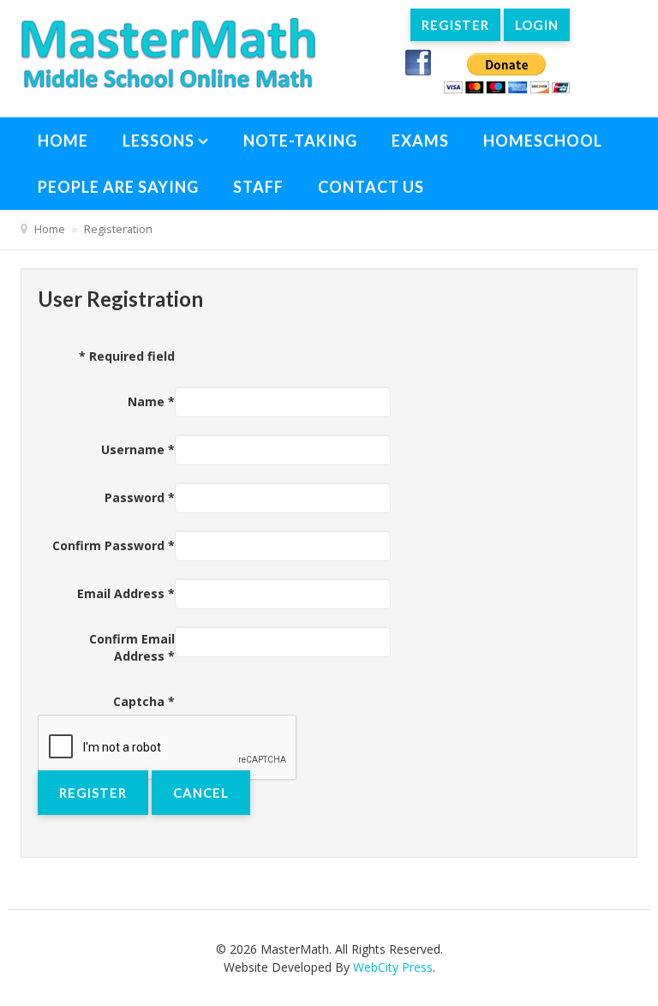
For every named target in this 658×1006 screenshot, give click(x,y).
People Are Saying (118, 186)
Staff (258, 186)
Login (537, 25)
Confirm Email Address (132, 647)
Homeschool (542, 140)
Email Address (126, 593)
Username (138, 449)
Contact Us (371, 186)
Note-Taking (300, 140)
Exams (420, 140)
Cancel (201, 792)
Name (151, 401)
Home (63, 140)
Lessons (158, 140)
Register (455, 25)
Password (140, 497)
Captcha (144, 701)
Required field (127, 356)
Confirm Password (113, 545)
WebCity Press (393, 967)
